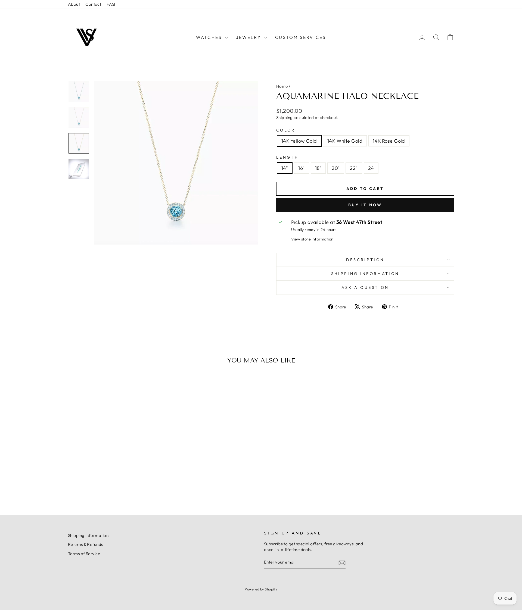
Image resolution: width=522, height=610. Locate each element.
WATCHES (210, 37)
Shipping (284, 117)
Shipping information (365, 273)
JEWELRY (249, 37)
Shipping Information (88, 535)
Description (365, 259)
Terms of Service (84, 553)
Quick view (114, 462)
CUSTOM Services (300, 37)
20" (336, 168)
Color (285, 130)
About (74, 4)
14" (284, 168)
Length (287, 157)
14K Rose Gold (389, 141)
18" (318, 168)
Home (282, 86)
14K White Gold (344, 141)
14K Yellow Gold (299, 141)
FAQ (111, 4)
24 (371, 168)
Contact (93, 4)
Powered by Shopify (261, 589)
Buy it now (365, 204)
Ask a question (365, 287)
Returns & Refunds (85, 544)
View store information (312, 239)
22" (354, 168)
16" (301, 168)
